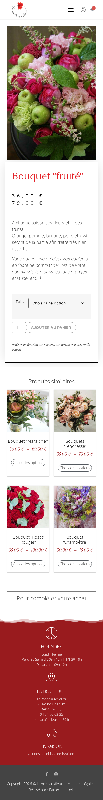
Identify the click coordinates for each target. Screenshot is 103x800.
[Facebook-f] (47, 774)
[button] (70, 9)
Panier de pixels (61, 789)
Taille (20, 301)
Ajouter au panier (51, 327)
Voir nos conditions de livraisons (52, 754)
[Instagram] (56, 774)
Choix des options (28, 462)
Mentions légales (80, 783)
